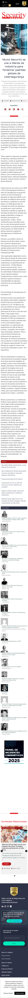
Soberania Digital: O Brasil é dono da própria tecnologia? (12, 599)
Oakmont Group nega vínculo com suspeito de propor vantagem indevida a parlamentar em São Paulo (14, 501)
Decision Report (7, 972)
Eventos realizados (6, 959)
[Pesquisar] (10, 5)
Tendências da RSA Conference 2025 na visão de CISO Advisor (14, 572)
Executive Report (7, 969)
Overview (24, 100)
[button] (5, 2)
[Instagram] (5, 906)
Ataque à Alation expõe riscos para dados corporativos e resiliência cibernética (13, 493)
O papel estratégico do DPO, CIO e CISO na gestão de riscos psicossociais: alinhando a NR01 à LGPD (14, 518)
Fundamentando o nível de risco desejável (11, 666)
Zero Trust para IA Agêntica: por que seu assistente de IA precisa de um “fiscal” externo (14, 545)
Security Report (7, 962)
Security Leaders (7, 952)
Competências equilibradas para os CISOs (11, 641)
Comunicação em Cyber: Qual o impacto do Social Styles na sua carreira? (13, 532)
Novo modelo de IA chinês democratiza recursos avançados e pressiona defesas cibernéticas (14, 473)
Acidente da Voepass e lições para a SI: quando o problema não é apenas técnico (13, 679)
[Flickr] (11, 906)
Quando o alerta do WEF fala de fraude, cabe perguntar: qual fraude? (12, 586)
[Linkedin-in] (3, 906)
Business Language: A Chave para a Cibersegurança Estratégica (13, 613)
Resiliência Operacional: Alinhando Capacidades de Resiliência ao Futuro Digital (13, 653)
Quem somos (6, 975)
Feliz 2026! (4, 692)
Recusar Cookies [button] (8, 993)
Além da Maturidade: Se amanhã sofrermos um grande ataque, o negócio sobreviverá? (14, 718)
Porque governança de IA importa (12, 479)
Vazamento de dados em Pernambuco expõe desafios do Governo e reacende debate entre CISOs (14, 704)
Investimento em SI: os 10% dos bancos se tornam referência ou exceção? (12, 485)
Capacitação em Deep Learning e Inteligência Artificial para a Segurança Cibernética (14, 731)
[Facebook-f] (8, 906)
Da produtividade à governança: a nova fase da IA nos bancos (14, 466)
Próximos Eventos (6, 955)
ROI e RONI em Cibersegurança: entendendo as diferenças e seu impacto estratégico (12, 559)
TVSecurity (5, 966)
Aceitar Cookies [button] (20, 993)
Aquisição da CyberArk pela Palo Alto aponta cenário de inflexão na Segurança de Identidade (14, 626)
